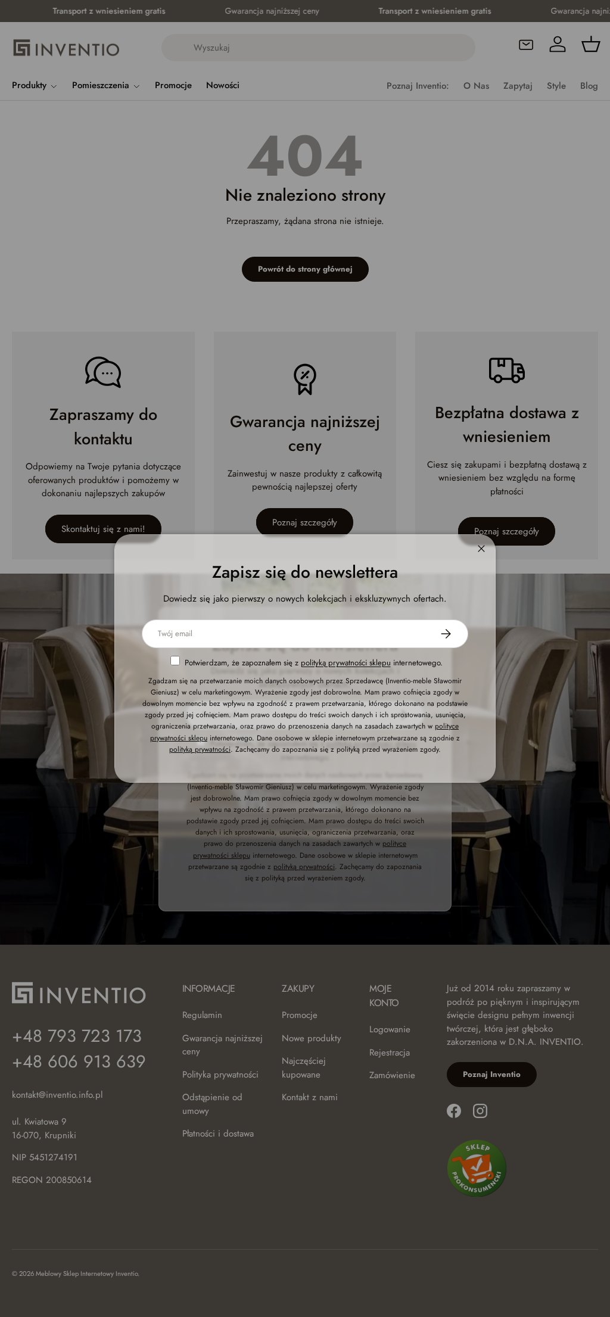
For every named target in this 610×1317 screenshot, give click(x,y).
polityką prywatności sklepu (346, 662)
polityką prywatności (200, 749)
